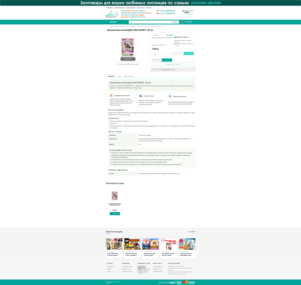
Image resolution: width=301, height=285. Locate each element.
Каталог (113, 22)
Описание (111, 76)
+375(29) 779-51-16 (158, 269)
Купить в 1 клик (188, 53)
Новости (109, 269)
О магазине (110, 7)
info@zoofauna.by (157, 271)
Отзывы (119, 76)
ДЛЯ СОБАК (122, 26)
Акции (108, 271)
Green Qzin (139, 26)
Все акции (192, 231)
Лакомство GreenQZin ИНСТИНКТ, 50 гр (114, 204)
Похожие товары (128, 76)
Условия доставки (127, 271)
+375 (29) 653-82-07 (158, 266)
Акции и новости (130, 7)
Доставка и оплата (119, 7)
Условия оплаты (126, 269)
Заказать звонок (189, 14)
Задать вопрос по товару (173, 64)
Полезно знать (141, 7)
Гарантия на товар (127, 266)
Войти (187, 12)
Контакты (148, 7)
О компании (110, 266)
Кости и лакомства (131, 26)
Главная (111, 26)
